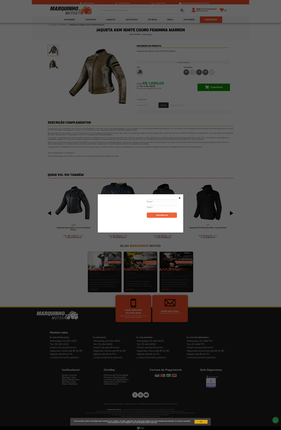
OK (201, 422)
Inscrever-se (162, 215)
